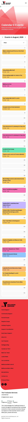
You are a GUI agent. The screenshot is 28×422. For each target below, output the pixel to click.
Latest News (4, 356)
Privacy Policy (5, 380)
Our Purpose (4, 341)
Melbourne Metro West (7, 368)
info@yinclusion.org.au (7, 397)
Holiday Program (6, 325)
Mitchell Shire (5, 372)
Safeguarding (5, 344)
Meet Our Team (5, 352)
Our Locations (5, 360)
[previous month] (2, 37)
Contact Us (4, 376)
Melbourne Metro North (7, 364)
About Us (3, 337)
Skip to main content (7, 2)
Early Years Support (6, 333)
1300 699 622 (4, 394)
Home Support (5, 309)
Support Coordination (7, 329)
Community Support (6, 313)
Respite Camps (5, 321)
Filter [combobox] (5, 42)
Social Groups (5, 317)
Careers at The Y (5, 348)
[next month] (25, 37)
